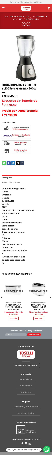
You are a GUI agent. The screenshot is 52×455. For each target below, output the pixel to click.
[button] (46, 449)
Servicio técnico (36, 2)
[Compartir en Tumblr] (22, 163)
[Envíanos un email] (30, 444)
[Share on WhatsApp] (4, 163)
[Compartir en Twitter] (13, 163)
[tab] (26, 177)
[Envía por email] (18, 163)
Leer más (13, 318)
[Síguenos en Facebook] (22, 444)
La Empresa (14, 2)
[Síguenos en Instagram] (26, 444)
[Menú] (3, 8)
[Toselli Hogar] (26, 8)
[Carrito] (49, 8)
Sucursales (25, 2)
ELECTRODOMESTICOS (17, 16)
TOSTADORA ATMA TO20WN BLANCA (38, 306)
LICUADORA (32, 19)
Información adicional (11, 182)
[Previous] (1, 302)
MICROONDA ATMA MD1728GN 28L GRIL (13, 306)
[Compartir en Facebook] (9, 163)
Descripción (7, 178)
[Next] (50, 302)
